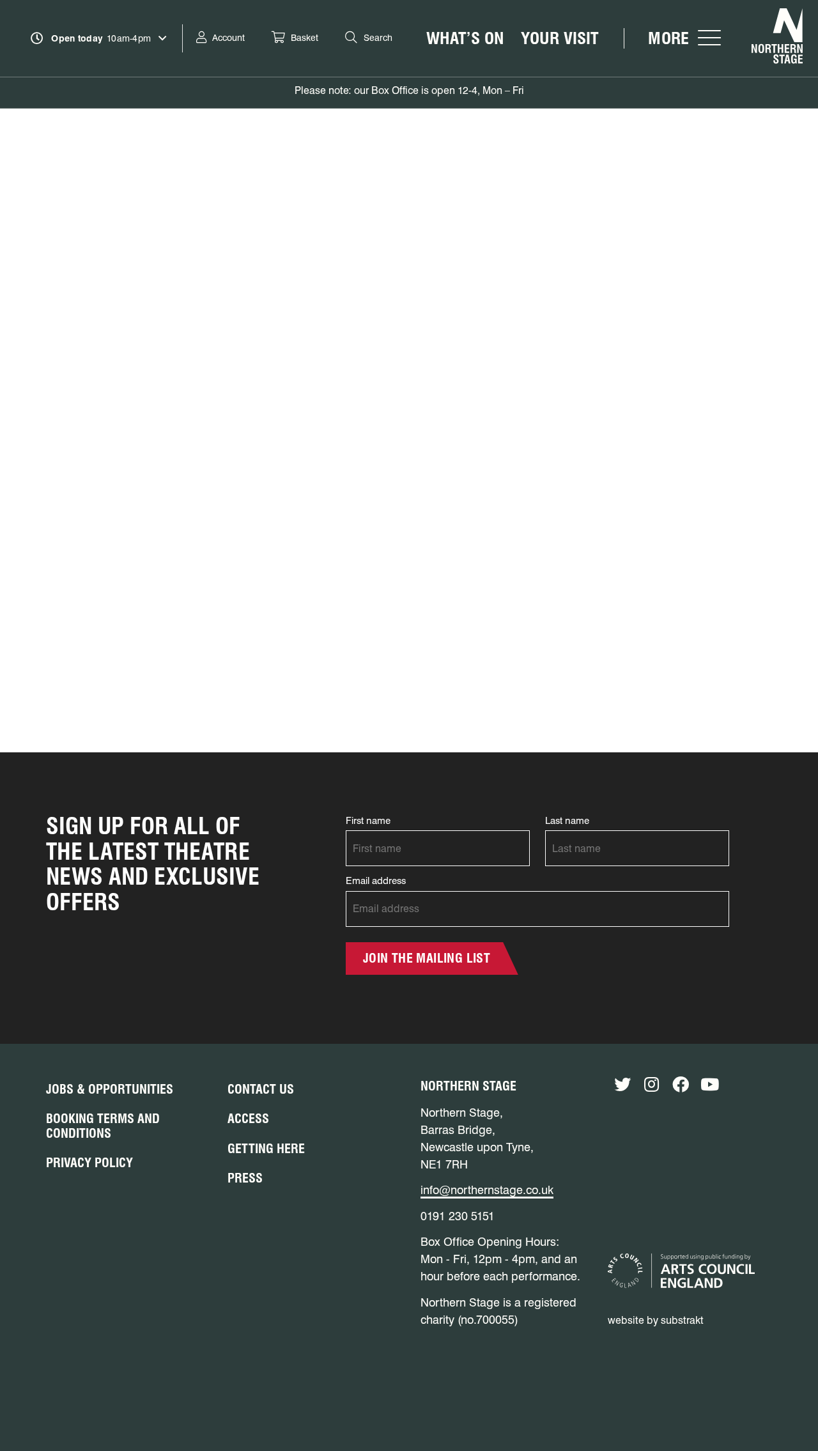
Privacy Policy (89, 1162)
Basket (304, 38)
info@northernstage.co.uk (487, 1190)
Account (228, 38)
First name (368, 820)
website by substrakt (656, 1320)
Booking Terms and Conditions (103, 1126)
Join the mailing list (426, 958)
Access (248, 1118)
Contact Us (261, 1089)
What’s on (465, 38)
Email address (376, 881)
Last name (567, 820)
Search (378, 38)
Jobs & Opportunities (109, 1089)
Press (245, 1178)
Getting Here (266, 1148)
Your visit (560, 38)
